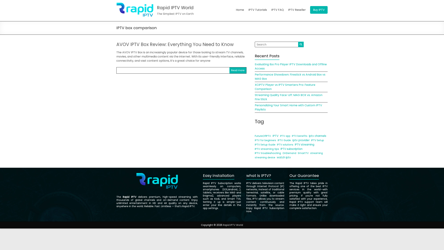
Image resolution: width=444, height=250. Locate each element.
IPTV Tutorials (257, 10)
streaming (316, 153)
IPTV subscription (291, 149)
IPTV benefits (299, 136)
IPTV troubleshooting (268, 153)
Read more (238, 70)
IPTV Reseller (297, 10)
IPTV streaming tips (267, 149)
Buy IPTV (319, 10)
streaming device (265, 157)
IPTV (275, 136)
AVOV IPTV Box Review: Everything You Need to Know (175, 44)
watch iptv (284, 157)
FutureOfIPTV (263, 136)
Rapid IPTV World (175, 8)
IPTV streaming (304, 144)
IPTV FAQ (277, 10)
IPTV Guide (284, 140)
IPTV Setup (317, 140)
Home (240, 10)
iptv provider (301, 140)
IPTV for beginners (265, 140)
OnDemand (289, 153)
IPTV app (285, 136)
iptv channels (317, 136)
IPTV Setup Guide (265, 144)
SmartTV (303, 153)
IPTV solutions (285, 144)
